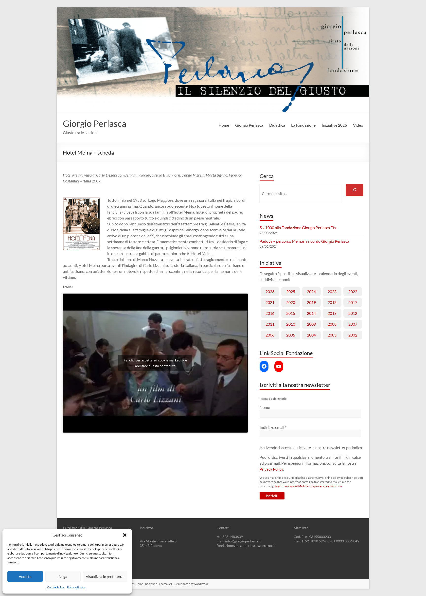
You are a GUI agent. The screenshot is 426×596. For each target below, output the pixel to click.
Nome (265, 407)
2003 (332, 335)
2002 (352, 335)
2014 (311, 313)
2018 (332, 302)
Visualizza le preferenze (105, 576)
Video (358, 125)
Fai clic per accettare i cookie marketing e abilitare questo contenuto (155, 363)
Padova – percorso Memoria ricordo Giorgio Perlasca (304, 241)
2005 (290, 335)
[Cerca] (354, 190)
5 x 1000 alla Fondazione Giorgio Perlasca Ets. (298, 227)
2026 (270, 291)
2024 (311, 291)
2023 (332, 291)
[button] (124, 535)
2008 (332, 324)
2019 (311, 302)
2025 (290, 291)
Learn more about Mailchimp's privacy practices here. (309, 486)
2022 (352, 291)
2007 (352, 324)
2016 (270, 313)
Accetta (25, 576)
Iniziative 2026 (334, 125)
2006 (270, 335)
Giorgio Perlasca (94, 123)
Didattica (277, 125)
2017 (352, 302)
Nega (63, 576)
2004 (311, 335)
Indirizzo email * (273, 427)
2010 (290, 324)
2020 (290, 302)
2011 (270, 324)
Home (224, 125)
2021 (270, 302)
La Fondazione (303, 125)
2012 (352, 313)
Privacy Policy (76, 587)
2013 (332, 313)
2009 (311, 324)
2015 (290, 313)
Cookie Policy (56, 587)
